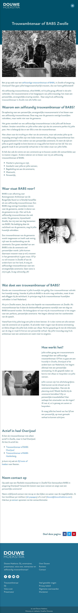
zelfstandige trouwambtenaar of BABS (38, 82)
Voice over (8, 588)
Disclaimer (43, 591)
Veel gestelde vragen (47, 582)
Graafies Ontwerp (47, 611)
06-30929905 (32, 496)
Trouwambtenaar (11, 582)
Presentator (9, 591)
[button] (65, 534)
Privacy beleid (45, 585)
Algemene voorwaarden (49, 588)
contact (15, 500)
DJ (5, 585)
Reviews (42, 566)
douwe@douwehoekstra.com (59, 496)
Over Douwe (44, 563)
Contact (42, 569)
